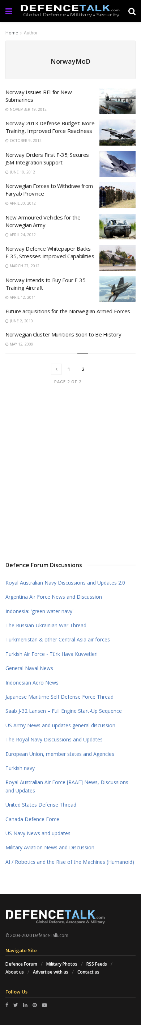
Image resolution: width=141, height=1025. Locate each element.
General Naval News (29, 668)
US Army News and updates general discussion (60, 725)
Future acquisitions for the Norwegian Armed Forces (67, 311)
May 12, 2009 (21, 344)
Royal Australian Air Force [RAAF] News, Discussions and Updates (66, 786)
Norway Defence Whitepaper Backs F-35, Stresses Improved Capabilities (49, 252)
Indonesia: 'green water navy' (39, 611)
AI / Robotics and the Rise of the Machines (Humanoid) (69, 861)
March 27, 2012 (24, 265)
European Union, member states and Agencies (59, 753)
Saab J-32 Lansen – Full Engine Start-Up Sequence (63, 710)
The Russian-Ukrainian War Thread (45, 625)
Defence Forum (21, 964)
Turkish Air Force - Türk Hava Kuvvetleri (51, 653)
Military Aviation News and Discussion (49, 847)
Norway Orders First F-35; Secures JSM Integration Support (47, 158)
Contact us (88, 972)
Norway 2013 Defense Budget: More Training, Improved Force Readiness (49, 127)
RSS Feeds (96, 964)
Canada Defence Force (32, 819)
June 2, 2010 (21, 320)
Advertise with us (50, 972)
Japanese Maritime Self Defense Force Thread (59, 696)
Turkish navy (20, 768)
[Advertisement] (70, 474)
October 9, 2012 (25, 140)
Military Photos (61, 964)
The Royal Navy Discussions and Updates (54, 739)
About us (14, 972)
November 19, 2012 (28, 109)
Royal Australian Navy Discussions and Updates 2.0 (65, 582)
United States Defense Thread (40, 804)
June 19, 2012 (22, 172)
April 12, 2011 (22, 297)
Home (11, 33)
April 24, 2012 (22, 234)
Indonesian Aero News (32, 682)
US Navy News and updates (37, 833)
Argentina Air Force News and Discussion (53, 596)
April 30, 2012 (22, 203)
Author (31, 33)
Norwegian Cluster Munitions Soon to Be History (63, 334)
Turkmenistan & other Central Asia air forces (57, 639)
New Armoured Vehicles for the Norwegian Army (42, 221)
